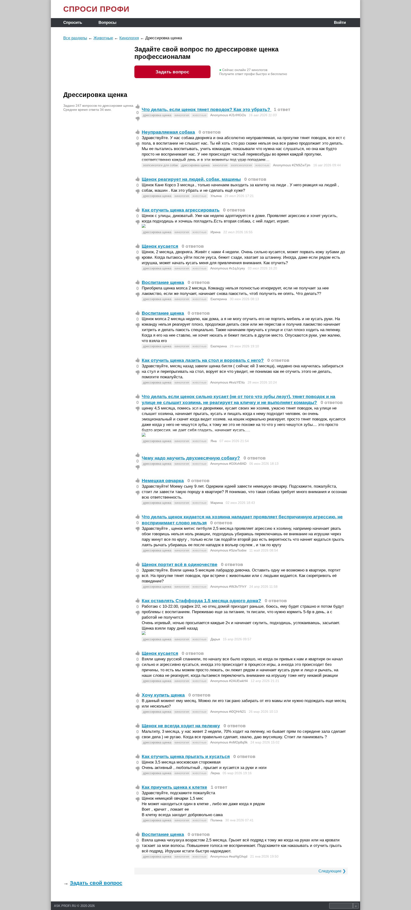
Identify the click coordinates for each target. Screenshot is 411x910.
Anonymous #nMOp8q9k (229, 742)
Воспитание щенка (163, 282)
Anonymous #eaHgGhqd (228, 856)
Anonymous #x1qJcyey (227, 268)
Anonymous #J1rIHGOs (228, 115)
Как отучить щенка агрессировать (181, 209)
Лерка (215, 773)
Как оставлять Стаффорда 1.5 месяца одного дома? (201, 600)
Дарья (215, 639)
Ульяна (216, 196)
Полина (216, 820)
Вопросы (107, 22)
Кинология (129, 38)
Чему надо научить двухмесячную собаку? (191, 457)
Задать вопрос (172, 71)
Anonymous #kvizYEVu (227, 382)
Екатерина (218, 299)
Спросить (72, 22)
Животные (103, 38)
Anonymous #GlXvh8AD (228, 463)
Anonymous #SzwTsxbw (228, 550)
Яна (213, 441)
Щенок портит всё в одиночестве (179, 564)
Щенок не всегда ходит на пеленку (181, 725)
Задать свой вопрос (96, 883)
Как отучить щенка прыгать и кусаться (186, 756)
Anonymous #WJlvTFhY (228, 586)
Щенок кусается (160, 246)
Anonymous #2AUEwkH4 (229, 681)
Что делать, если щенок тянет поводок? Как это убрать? (206, 109)
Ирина (215, 232)
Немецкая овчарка (163, 480)
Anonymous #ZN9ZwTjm (291, 165)
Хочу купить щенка (163, 695)
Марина (216, 503)
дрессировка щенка (157, 115)
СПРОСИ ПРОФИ (96, 9)
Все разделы (75, 38)
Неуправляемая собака (168, 132)
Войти (340, 22)
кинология (182, 115)
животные (199, 115)
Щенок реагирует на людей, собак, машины (191, 179)
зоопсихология (241, 165)
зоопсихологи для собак (160, 165)
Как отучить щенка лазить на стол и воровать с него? (203, 360)
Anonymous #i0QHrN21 (228, 711)
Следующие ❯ (332, 871)
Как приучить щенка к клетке (174, 787)
